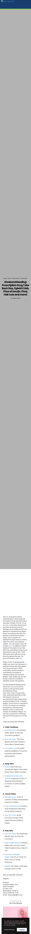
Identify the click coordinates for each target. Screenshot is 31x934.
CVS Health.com (10, 748)
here (10, 646)
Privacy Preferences (9, 929)
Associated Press (10, 730)
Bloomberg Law (10, 797)
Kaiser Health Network (12, 806)
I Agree (22, 930)
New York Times (10, 739)
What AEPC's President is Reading (15, 278)
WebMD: (8, 866)
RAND (7, 767)
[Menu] (26, 4)
